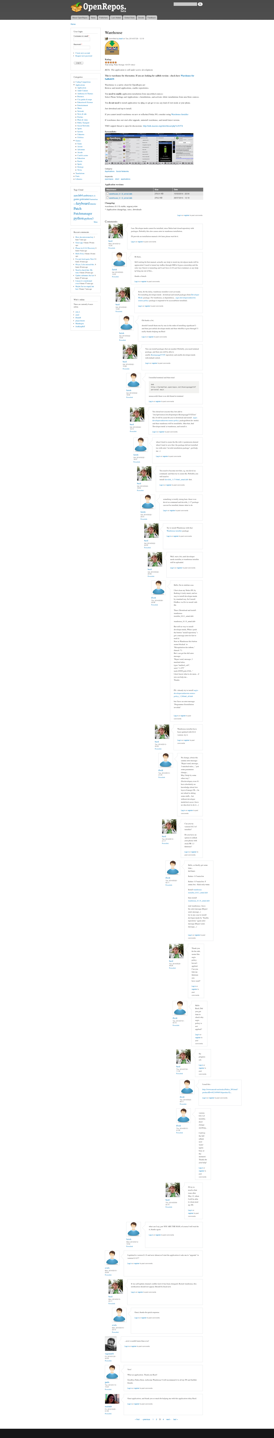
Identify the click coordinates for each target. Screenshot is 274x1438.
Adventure (81, 149)
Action (79, 146)
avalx (107, 1267)
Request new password (83, 56)
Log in (179, 215)
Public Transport (83, 122)
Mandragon (79, 323)
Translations (79, 173)
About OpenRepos (79, 17)
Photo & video (82, 120)
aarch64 (78, 195)
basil (121, 38)
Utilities (80, 137)
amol (77, 315)
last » (175, 1419)
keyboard (83, 203)
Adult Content (82, 90)
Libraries (78, 179)
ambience (88, 195)
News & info (81, 114)
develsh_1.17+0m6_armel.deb (176, 479)
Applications (80, 85)
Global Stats (129, 17)
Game (79, 143)
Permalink (111, 248)
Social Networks (83, 125)
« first (137, 1419)
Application (81, 88)
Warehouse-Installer (179, 114)
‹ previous (146, 1419)
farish (114, 269)
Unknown (80, 134)
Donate (141, 17)
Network (80, 111)
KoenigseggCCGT (158, 355)
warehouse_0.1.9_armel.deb (120, 198)
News (93, 17)
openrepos (109, 179)
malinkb (108, 1406)
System (80, 131)
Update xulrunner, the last (84, 275)
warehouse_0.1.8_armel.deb (120, 193)
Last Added (116, 17)
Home (73, 24)
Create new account (82, 53)
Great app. (79, 242)
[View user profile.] (115, 237)
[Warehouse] (114, 165)
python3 (88, 218)
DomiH (78, 317)
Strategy (80, 167)
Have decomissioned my (84, 237)
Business (80, 96)
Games (78, 140)
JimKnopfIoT (80, 326)
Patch (77, 208)
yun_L (77, 312)
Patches (80, 117)
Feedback (152, 17)
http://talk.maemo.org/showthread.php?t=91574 (163, 125)
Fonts (77, 176)
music (93, 203)
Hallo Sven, (79, 253)
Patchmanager (83, 213)
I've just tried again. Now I (85, 259)
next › (168, 1419)
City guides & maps (84, 99)
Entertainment (82, 105)
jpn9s (107, 1382)
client (117, 179)
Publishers (103, 17)
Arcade (80, 152)
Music (79, 108)
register (186, 215)
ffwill (153, 597)
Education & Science (85, 102)
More (96, 222)
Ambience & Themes (85, 93)
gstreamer (85, 199)
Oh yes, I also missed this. (84, 264)
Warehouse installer (174, 530)
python (79, 218)
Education (81, 158)
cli (94, 196)
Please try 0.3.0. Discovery (85, 248)
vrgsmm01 (109, 1353)
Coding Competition (82, 82)
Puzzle (79, 161)
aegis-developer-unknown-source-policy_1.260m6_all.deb (186, 693)
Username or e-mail (81, 36)
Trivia (79, 170)
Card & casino (82, 155)
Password (78, 44)
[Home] (98, 7)
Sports (79, 128)
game (76, 199)
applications (125, 179)
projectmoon (80, 320)
